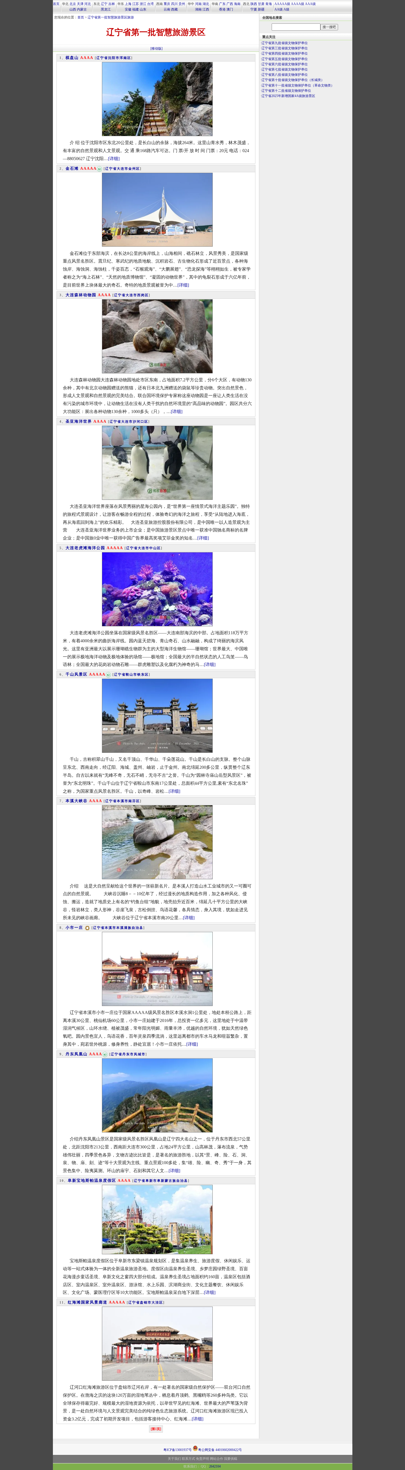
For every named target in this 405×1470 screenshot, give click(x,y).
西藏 (174, 9)
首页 (56, 4)
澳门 (229, 9)
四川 (174, 4)
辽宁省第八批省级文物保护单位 (284, 75)
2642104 (215, 1466)
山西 (72, 9)
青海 (268, 4)
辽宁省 (102, 58)
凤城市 (139, 1054)
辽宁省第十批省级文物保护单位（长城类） (292, 80)
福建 (135, 9)
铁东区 (143, 674)
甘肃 (261, 4)
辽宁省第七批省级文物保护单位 (284, 69)
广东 (222, 4)
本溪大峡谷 (77, 801)
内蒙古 (82, 9)
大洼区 (157, 1302)
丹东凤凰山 (77, 1054)
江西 (205, 9)
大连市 (122, 169)
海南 (237, 4)
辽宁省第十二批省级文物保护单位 (286, 91)
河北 (87, 4)
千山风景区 (77, 674)
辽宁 (104, 4)
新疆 (261, 9)
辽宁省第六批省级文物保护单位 (284, 64)
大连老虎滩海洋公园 (85, 548)
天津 (80, 4)
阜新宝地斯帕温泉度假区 (92, 1180)
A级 (286, 9)
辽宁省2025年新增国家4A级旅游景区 (288, 96)
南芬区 (134, 801)
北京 (72, 4)
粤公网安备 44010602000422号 (220, 1449)
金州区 (134, 169)
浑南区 (125, 58)
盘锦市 (146, 1302)
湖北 (205, 4)
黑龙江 (106, 9)
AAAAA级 (282, 4)
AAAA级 (297, 4)
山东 (143, 9)
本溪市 (122, 801)
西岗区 (143, 295)
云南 (167, 9)
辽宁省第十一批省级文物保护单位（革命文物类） (297, 85)
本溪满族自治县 (129, 928)
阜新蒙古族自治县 (172, 1181)
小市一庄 (74, 928)
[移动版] (156, 48)
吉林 (111, 4)
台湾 (150, 4)
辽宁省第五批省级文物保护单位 (284, 59)
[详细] (114, 158)
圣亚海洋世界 (79, 421)
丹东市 (128, 1054)
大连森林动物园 (81, 295)
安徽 (128, 9)
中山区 (155, 548)
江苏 (135, 4)
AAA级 (310, 4)
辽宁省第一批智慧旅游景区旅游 (111, 17)
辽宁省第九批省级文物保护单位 (284, 43)
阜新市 (151, 1181)
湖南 (198, 9)
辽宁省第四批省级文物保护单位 (284, 53)
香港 (222, 9)
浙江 (143, 4)
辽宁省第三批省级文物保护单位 (284, 48)
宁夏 (253, 9)
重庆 (167, 4)
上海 (128, 4)
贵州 (182, 4)
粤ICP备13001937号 (177, 1450)
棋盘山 (72, 58)
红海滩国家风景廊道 (87, 1302)
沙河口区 (140, 422)
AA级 (278, 9)
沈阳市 (114, 58)
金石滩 (72, 168)
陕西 (253, 4)
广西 (229, 4)
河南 (198, 4)
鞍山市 (131, 674)
